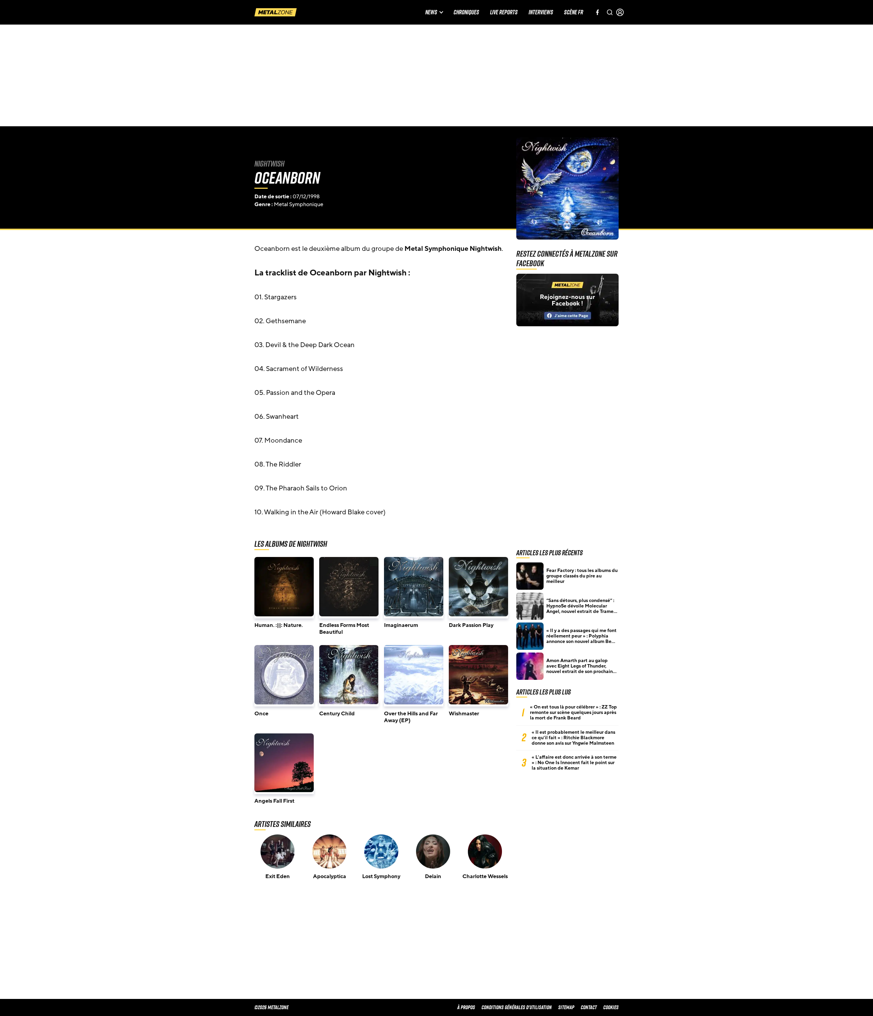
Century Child (337, 713)
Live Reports (504, 12)
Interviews (541, 12)
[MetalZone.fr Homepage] (275, 12)
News (431, 12)
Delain (433, 876)
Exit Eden (277, 876)
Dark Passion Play (471, 625)
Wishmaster (464, 713)
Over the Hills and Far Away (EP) (411, 717)
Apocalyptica (329, 876)
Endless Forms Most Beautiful (344, 628)
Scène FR (573, 12)
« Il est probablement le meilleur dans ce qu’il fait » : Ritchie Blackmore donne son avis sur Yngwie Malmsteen (573, 738)
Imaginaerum (401, 625)
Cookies (611, 1007)
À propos (466, 1007)
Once (261, 713)
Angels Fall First (274, 801)
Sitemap (566, 1007)
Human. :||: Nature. (278, 625)
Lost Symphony (381, 876)
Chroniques (466, 12)
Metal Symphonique (298, 204)
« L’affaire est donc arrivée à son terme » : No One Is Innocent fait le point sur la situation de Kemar (574, 763)
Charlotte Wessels (485, 876)
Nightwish (269, 163)
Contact (589, 1007)
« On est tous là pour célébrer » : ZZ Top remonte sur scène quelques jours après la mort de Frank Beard (573, 712)
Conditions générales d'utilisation (517, 1007)
